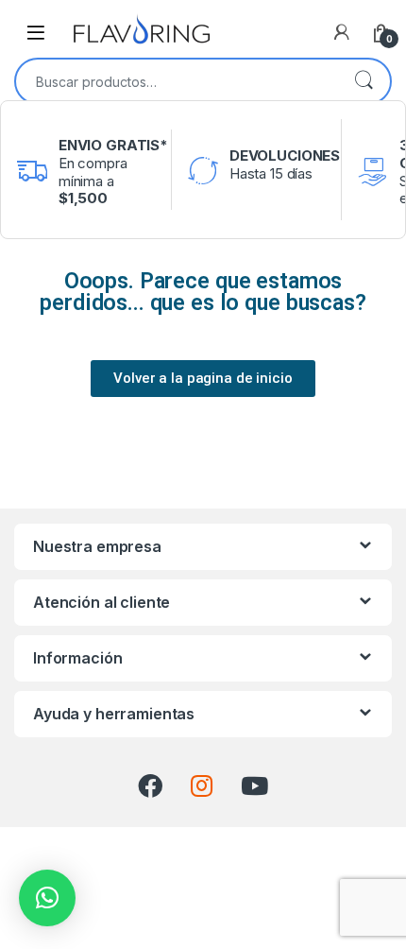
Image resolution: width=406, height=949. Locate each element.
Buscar (363, 81)
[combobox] (176, 81)
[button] (47, 898)
